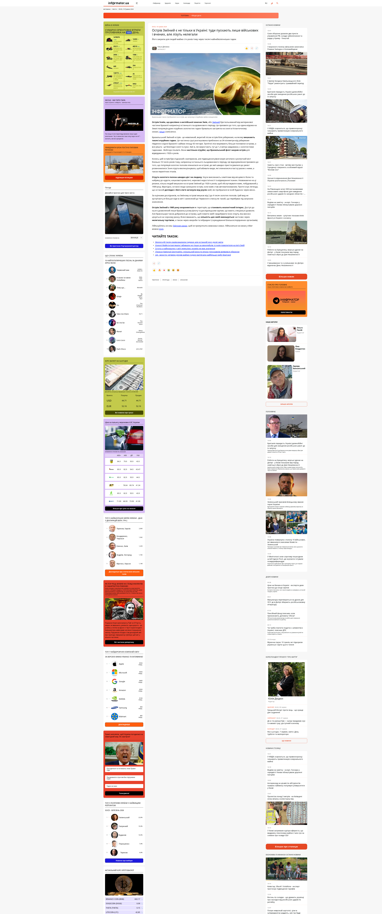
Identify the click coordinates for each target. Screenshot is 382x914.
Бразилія (184, 280)
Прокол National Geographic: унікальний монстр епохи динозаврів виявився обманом (197, 251)
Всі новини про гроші (124, 413)
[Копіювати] (257, 48)
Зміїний (216, 122)
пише (162, 131)
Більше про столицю (286, 846)
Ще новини (286, 741)
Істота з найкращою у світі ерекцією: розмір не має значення (185, 248)
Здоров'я (168, 3)
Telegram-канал (180, 225)
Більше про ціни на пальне (124, 508)
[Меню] (137, 3)
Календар (186, 3)
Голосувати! (124, 793)
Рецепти (197, 3)
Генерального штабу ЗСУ (127, 92)
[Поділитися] (252, 48)
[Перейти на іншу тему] (272, 3)
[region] (124, 243)
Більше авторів (287, 404)
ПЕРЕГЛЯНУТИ (286, 312)
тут (161, 229)
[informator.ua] (118, 3)
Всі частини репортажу (124, 642)
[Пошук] (277, 3)
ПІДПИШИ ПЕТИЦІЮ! (124, 178)
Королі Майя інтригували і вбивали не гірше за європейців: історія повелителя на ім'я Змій (200, 245)
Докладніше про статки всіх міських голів (124, 573)
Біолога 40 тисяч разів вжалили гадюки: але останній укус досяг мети (189, 242)
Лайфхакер (156, 3)
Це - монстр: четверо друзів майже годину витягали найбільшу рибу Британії (193, 255)
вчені (175, 280)
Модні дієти (196, 15)
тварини (155, 280)
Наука (177, 3)
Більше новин (286, 276)
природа (166, 280)
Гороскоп (208, 3)
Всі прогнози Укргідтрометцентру (124, 246)
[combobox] (136, 238)
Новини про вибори (124, 860)
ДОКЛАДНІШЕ (124, 724)
